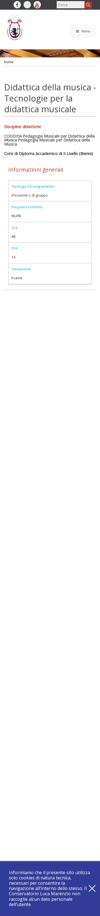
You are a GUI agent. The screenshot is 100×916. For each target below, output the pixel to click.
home (8, 62)
